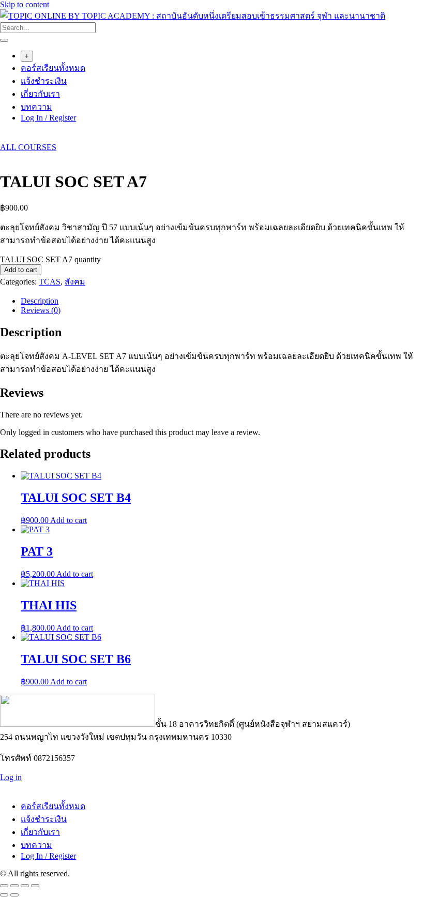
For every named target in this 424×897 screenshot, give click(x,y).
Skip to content (24, 4)
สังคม (75, 281)
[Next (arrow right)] (14, 894)
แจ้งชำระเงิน (44, 81)
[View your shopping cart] (5, 137)
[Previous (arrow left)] (4, 894)
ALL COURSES (28, 147)
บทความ (36, 106)
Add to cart (20, 270)
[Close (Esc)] (35, 885)
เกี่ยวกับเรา (40, 93)
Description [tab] (39, 300)
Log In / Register (48, 117)
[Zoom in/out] (4, 885)
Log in (11, 777)
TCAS (49, 281)
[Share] (25, 885)
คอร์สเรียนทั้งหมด (53, 68)
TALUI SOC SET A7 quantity (50, 259)
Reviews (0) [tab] (40, 310)
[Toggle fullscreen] (14, 885)
